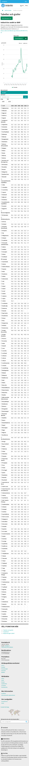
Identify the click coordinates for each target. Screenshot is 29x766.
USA (3, 599)
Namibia (4, 417)
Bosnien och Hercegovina (4, 161)
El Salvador (5, 215)
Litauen (4, 365)
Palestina (4, 453)
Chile (3, 185)
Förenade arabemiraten (4, 243)
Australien (5, 129)
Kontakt (3, 667)
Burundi (4, 176)
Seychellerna (5, 514)
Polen (3, 467)
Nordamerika (4, 687)
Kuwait (4, 346)
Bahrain (4, 136)
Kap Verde (5, 313)
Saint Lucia (5, 486)
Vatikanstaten (6, 606)
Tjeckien (4, 565)
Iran (3, 283)
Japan (3, 298)
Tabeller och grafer (8, 630)
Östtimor (4, 621)
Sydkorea (4, 546)
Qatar (3, 472)
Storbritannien (6, 533)
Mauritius (4, 392)
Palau (3, 451)
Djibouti (4, 197)
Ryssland (4, 480)
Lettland (4, 353)
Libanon (4, 355)
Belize (3, 150)
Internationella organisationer (8, 695)
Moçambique (5, 401)
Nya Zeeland (5, 444)
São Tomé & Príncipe (4, 501)
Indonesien (5, 279)
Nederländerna (6, 422)
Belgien (4, 148)
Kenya (3, 318)
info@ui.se (7, 645)
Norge (3, 441)
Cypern (4, 192)
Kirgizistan (5, 323)
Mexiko (4, 395)
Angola (4, 118)
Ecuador (4, 206)
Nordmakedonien (5, 439)
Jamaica (4, 296)
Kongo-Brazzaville (4, 331)
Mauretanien (5, 390)
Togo (3, 568)
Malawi (4, 373)
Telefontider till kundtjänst (7, 647)
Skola (2, 703)
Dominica (4, 199)
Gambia (4, 249)
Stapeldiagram (19, 38)
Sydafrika (4, 543)
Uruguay (4, 596)
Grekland (4, 256)
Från (2, 99)
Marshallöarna (6, 387)
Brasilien (4, 167)
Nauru (3, 420)
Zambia (4, 614)
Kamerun (4, 308)
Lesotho (4, 350)
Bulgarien (4, 172)
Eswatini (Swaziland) (4, 227)
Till (8, 99)
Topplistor (6, 631)
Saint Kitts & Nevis (5, 483)
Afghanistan (5, 108)
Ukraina (4, 592)
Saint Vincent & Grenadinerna (5, 489)
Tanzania (4, 558)
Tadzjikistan (5, 553)
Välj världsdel (4, 90)
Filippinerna (5, 235)
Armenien (4, 127)
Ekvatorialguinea (5, 212)
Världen (4, 92)
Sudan (3, 536)
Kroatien (4, 341)
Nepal (3, 425)
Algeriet (4, 113)
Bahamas (4, 134)
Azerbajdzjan (5, 132)
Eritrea (4, 221)
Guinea (4, 264)
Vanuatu (4, 604)
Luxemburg (5, 368)
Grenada (4, 259)
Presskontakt (4, 669)
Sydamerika (4, 683)
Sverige (4, 541)
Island (3, 288)
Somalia (4, 526)
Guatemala (5, 261)
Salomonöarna (6, 493)
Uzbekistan (5, 601)
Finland (4, 238)
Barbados (4, 141)
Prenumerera (4, 701)
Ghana (3, 254)
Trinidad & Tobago (4, 573)
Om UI (2, 665)
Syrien (4, 551)
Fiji (3, 233)
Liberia (4, 358)
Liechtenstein (5, 363)
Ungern (4, 594)
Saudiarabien (5, 504)
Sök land (3, 94)
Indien (3, 276)
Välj (26, 1)
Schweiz (4, 507)
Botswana (4, 164)
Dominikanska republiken (5, 202)
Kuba (3, 343)
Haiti (3, 271)
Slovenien (4, 524)
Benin (3, 153)
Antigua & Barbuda (4, 121)
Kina (3, 320)
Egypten (4, 208)
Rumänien (4, 475)
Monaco (4, 406)
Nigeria (4, 432)
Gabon (4, 247)
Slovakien (4, 521)
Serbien (4, 511)
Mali (3, 380)
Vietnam (4, 611)
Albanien (4, 110)
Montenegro (5, 411)
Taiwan (4, 556)
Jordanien (4, 303)
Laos (3, 348)
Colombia (4, 187)
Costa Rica (5, 190)
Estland (4, 224)
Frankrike (4, 240)
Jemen (4, 301)
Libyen (4, 360)
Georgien (4, 252)
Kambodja (5, 306)
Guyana (4, 269)
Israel (3, 291)
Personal (3, 670)
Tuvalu (4, 584)
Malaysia (4, 375)
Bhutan (4, 155)
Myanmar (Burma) (4, 414)
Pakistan (4, 449)
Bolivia (4, 158)
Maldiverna (5, 377)
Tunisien (4, 577)
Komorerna (5, 328)
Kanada (4, 310)
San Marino (5, 498)
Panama (4, 456)
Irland (3, 286)
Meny (26, 5)
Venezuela (4, 609)
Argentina (4, 124)
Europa (3, 682)
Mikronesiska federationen (5, 398)
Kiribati (4, 325)
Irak (3, 281)
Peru (3, 465)
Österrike (4, 619)
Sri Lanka (4, 531)
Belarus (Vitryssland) (4, 144)
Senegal (4, 509)
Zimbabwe (5, 616)
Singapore (5, 519)
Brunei (4, 169)
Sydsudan (4, 548)
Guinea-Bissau (6, 266)
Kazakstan (5, 315)
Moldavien (5, 404)
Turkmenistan (5, 582)
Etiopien (4, 230)
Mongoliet (5, 409)
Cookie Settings (5, 707)
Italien (4, 293)
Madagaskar (5, 370)
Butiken (3, 672)
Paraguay (4, 462)
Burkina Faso (5, 174)
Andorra (4, 115)
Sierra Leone (5, 516)
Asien (2, 680)
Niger (3, 430)
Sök (23, 5)
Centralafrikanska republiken (5, 181)
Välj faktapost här (6, 18)
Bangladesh (5, 139)
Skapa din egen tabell (8, 633)
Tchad (3, 561)
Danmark (4, 194)
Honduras (4, 274)
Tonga (3, 570)
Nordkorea (5, 435)
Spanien (4, 529)
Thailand (4, 563)
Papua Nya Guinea (4, 459)
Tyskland (4, 587)
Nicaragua (4, 427)
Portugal (4, 470)
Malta (3, 382)
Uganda (4, 589)
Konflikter (3, 693)
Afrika (2, 678)
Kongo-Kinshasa (3, 335)
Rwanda (4, 477)
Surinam (4, 538)
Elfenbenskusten (5, 219)
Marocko (4, 385)
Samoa (4, 495)
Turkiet (4, 579)
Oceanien (3, 685)
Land (3, 105)
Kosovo (4, 338)
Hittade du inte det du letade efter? (10, 719)
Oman (3, 446)
